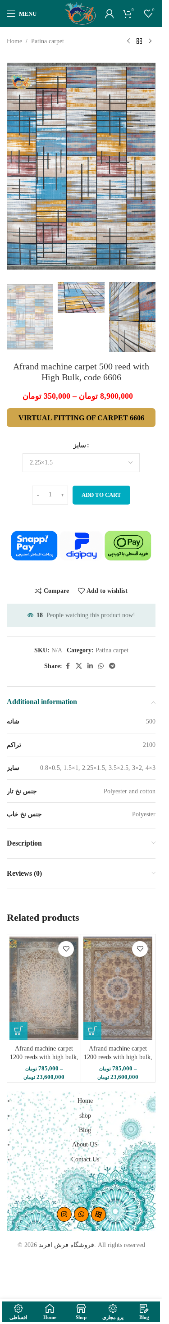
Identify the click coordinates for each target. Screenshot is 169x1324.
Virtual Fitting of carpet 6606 (81, 418)
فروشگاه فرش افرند (66, 1245)
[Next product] (150, 41)
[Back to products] (139, 41)
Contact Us (85, 1159)
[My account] (109, 14)
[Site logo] (80, 12)
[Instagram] (64, 1214)
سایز (79, 445)
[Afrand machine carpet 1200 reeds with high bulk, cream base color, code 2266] (117, 988)
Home (14, 41)
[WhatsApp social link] (101, 666)
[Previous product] (128, 41)
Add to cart (101, 494)
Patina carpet (47, 41)
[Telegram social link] (112, 666)
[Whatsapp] (81, 1214)
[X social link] (79, 666)
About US (85, 1144)
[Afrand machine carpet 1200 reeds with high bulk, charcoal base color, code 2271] (43, 988)
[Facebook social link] (67, 666)
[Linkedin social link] (90, 666)
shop (85, 1115)
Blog (85, 1130)
